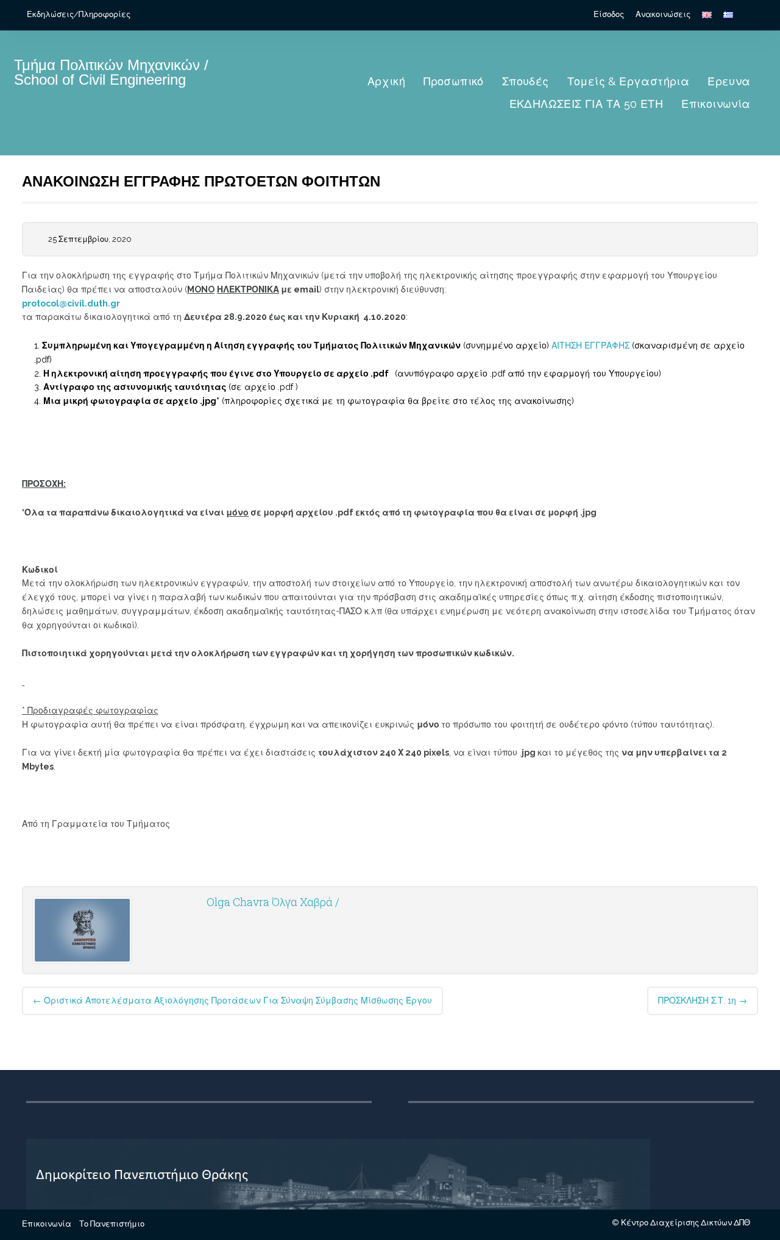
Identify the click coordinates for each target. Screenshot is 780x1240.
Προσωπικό (454, 81)
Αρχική (386, 81)
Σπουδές (525, 81)
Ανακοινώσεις (663, 14)
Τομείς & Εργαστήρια (628, 81)
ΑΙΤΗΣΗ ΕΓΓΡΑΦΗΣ (589, 345)
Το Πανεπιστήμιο (111, 1223)
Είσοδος (609, 14)
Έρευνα (728, 81)
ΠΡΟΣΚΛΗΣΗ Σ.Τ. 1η (702, 1000)
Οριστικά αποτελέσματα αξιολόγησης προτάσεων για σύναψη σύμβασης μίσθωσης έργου (232, 1000)
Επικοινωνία (715, 103)
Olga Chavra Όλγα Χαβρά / (273, 902)
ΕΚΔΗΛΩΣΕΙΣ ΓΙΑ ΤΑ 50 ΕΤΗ (586, 103)
